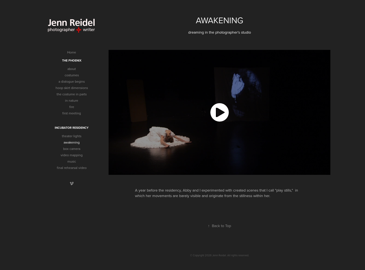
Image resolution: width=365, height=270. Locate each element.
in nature (71, 100)
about (71, 68)
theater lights (71, 136)
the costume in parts (72, 94)
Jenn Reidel (219, 255)
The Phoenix (71, 60)
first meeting (71, 113)
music (71, 161)
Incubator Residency (72, 128)
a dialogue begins (72, 81)
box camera (71, 148)
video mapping (72, 155)
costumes (72, 75)
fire (71, 106)
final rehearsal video (72, 167)
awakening (72, 142)
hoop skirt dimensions (72, 87)
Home (71, 52)
